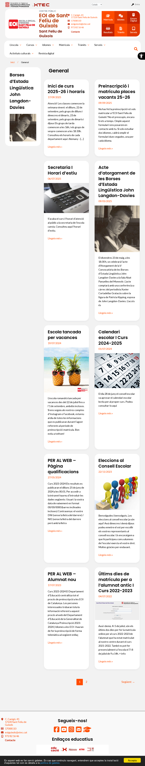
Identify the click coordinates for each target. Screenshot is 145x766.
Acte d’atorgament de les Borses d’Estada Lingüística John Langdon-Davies (116, 181)
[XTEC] (64, 749)
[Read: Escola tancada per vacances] (66, 369)
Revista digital (46, 53)
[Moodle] (87, 731)
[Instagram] (71, 731)
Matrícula (64, 44)
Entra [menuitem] (137, 4)
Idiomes (46, 44)
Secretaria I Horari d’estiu (62, 170)
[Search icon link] (136, 49)
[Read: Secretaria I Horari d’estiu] (66, 197)
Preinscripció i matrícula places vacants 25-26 (116, 91)
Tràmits (82, 44)
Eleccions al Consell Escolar (114, 463)
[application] (19, 45)
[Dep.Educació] (55, 749)
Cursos (30, 44)
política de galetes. (50, 762)
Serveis (98, 44)
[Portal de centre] (90, 749)
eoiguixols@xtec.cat (80, 24)
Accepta (132, 760)
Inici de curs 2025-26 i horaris (66, 89)
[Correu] (79, 731)
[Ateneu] (73, 749)
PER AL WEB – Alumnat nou (62, 577)
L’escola (14, 44)
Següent (128, 681)
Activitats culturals (20, 53)
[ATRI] (81, 749)
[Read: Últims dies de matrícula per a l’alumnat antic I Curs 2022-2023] (117, 610)
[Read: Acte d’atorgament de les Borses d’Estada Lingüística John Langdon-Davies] (117, 228)
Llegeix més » (55, 147)
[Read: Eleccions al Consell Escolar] (117, 492)
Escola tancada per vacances (64, 335)
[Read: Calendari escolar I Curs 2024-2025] (117, 370)
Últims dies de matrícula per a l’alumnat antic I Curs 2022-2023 (116, 582)
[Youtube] (64, 731)
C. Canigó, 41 (84, 16)
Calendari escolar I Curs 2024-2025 (113, 337)
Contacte (75, 31)
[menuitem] (17, 4)
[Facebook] (56, 731)
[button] (141, 56)
